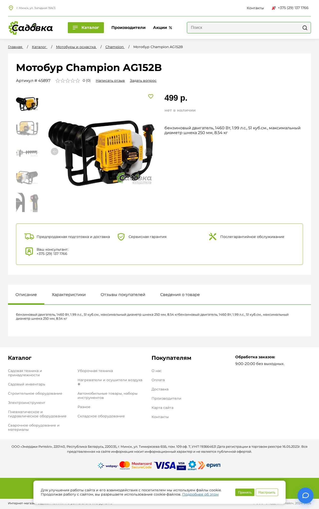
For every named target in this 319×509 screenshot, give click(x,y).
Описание (26, 294)
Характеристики (69, 294)
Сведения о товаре (180, 294)
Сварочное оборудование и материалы (34, 427)
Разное (84, 407)
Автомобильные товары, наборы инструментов (108, 395)
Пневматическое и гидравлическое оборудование (37, 414)
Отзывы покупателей (123, 294)
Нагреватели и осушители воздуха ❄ (110, 382)
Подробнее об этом (200, 494)
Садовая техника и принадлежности (25, 372)
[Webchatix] (306, 496)
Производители (166, 398)
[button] (148, 151)
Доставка (160, 389)
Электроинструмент (26, 402)
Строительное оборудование (35, 393)
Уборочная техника (95, 370)
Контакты (160, 417)
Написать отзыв (110, 80)
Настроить (266, 492)
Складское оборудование (101, 416)
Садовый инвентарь (26, 384)
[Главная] (30, 27)
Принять (245, 492)
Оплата (158, 380)
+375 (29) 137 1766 (293, 7)
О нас (157, 371)
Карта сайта (162, 408)
